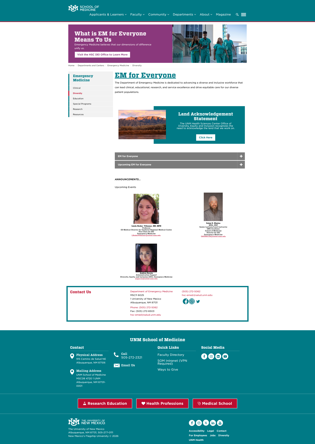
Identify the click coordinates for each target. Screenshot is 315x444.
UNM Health (196, 440)
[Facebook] (204, 356)
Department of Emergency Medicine (151, 291)
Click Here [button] (205, 137)
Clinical (77, 88)
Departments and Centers (91, 65)
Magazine (223, 14)
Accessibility (197, 430)
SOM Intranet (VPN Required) (172, 362)
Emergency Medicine (118, 65)
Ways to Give (168, 369)
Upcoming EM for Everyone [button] (134, 164)
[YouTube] (220, 423)
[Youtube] (225, 356)
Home (71, 65)
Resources (78, 114)
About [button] (205, 14)
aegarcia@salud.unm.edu (146, 279)
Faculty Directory (171, 354)
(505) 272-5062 (191, 291)
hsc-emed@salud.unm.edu (145, 315)
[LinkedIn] (218, 356)
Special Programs (82, 104)
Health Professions (164, 403)
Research (77, 109)
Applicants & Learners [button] (107, 14)
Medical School (216, 403)
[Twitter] (206, 423)
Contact (221, 430)
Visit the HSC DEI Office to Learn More (102, 54)
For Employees (198, 435)
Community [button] (157, 14)
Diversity (137, 65)
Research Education (106, 403)
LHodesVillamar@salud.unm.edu (146, 235)
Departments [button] (183, 14)
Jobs (213, 435)
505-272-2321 (131, 357)
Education (78, 99)
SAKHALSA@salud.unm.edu (213, 236)
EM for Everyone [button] (128, 156)
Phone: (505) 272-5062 (144, 307)
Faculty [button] (136, 14)
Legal (210, 430)
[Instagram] (211, 356)
